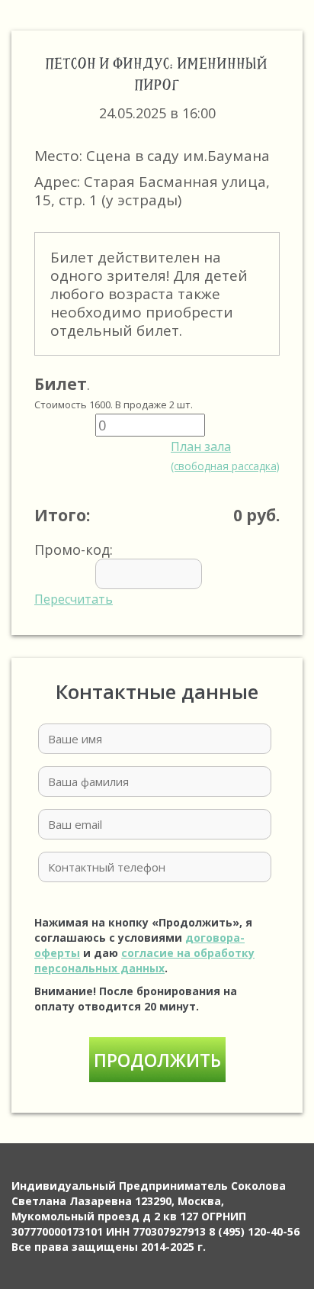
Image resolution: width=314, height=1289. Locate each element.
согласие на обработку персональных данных (144, 960)
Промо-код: (73, 573)
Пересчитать (73, 599)
